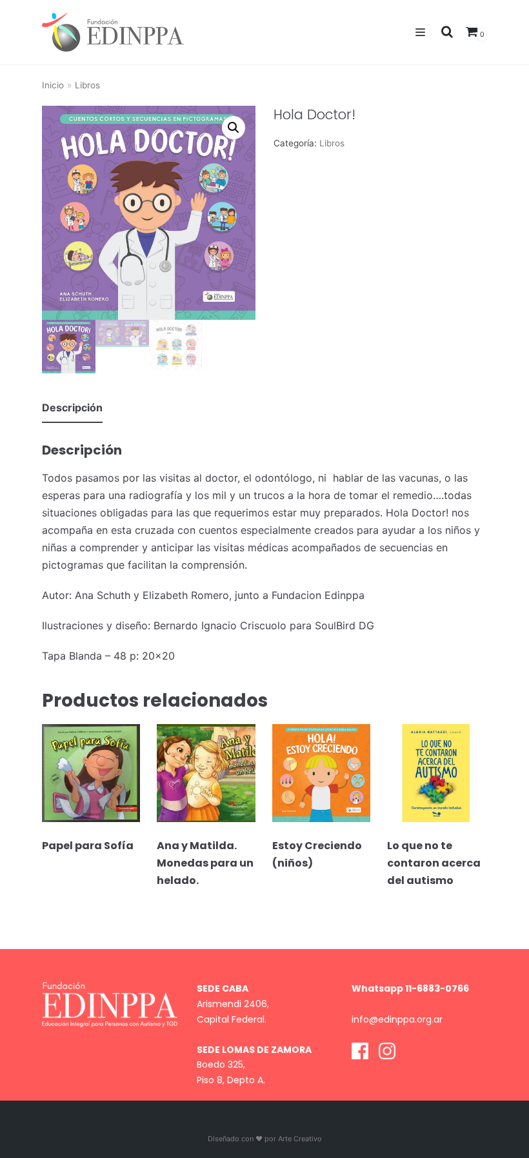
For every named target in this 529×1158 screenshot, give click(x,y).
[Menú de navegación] (420, 32)
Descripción (72, 407)
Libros (87, 85)
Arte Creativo (300, 1138)
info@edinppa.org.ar (397, 1019)
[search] (443, 32)
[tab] (72, 408)
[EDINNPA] (113, 32)
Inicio (53, 85)
